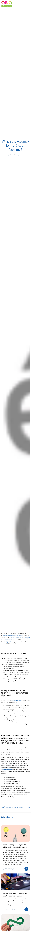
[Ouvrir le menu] (27, 4)
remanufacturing (7, 770)
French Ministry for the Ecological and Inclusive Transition (15, 639)
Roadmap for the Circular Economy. (13, 636)
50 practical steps (16, 700)
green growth (7, 642)
